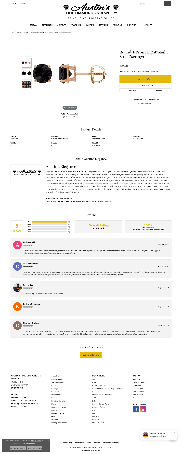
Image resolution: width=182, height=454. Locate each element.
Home (12, 32)
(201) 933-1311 (69, 116)
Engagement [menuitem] (56, 379)
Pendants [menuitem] (55, 391)
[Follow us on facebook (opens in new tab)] (136, 409)
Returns (159, 90)
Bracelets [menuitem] (55, 397)
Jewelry (61, 24)
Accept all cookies (35, 448)
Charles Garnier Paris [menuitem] (100, 404)
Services (103, 24)
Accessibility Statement (111, 442)
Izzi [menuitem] (93, 410)
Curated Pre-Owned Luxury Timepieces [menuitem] (108, 388)
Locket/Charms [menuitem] (57, 413)
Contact (131, 24)
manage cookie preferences (24, 443)
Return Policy (138, 391)
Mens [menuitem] (53, 404)
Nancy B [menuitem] (95, 419)
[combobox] (150, 3)
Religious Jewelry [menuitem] (58, 401)
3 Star (29, 227)
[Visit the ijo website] (97, 434)
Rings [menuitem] (53, 385)
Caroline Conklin (31, 263)
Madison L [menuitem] (96, 416)
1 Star (29, 232)
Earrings (26, 32)
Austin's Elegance (98, 138)
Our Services (138, 388)
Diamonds (47, 24)
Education (137, 385)
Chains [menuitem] (54, 410)
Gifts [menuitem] (53, 416)
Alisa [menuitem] (94, 382)
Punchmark (95, 450)
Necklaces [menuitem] (55, 394)
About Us (117, 24)
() (69, 222)
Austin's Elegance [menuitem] (99, 385)
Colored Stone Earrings (37, 32)
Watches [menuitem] (55, 419)
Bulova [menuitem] (95, 401)
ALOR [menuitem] (94, 397)
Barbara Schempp (31, 303)
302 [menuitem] (93, 379)
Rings (109, 201)
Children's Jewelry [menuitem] (58, 407)
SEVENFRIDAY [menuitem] (98, 422)
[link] (23, 3)
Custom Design (139, 382)
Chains (49, 201)
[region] (70, 73)
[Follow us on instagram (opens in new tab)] (143, 409)
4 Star (29, 224)
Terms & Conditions (141, 397)
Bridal (33, 24)
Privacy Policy (79, 442)
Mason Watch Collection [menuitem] (102, 394)
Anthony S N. (29, 242)
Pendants (90, 201)
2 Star (29, 229)
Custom (90, 24)
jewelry (19, 32)
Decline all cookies (17, 448)
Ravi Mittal (28, 284)
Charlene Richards (31, 322)
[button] (13, 3)
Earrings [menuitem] (54, 388)
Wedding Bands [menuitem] (57, 382)
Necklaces (70, 201)
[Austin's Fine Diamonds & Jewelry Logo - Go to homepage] (91, 11)
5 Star (29, 222)
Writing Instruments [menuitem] (59, 422)
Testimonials (138, 394)
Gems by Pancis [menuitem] (98, 407)
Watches (76, 24)
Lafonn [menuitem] (95, 413)
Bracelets (80, 201)
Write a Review (91, 354)
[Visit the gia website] (85, 434)
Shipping (132, 90)
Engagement (59, 201)
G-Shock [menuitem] (95, 391)
